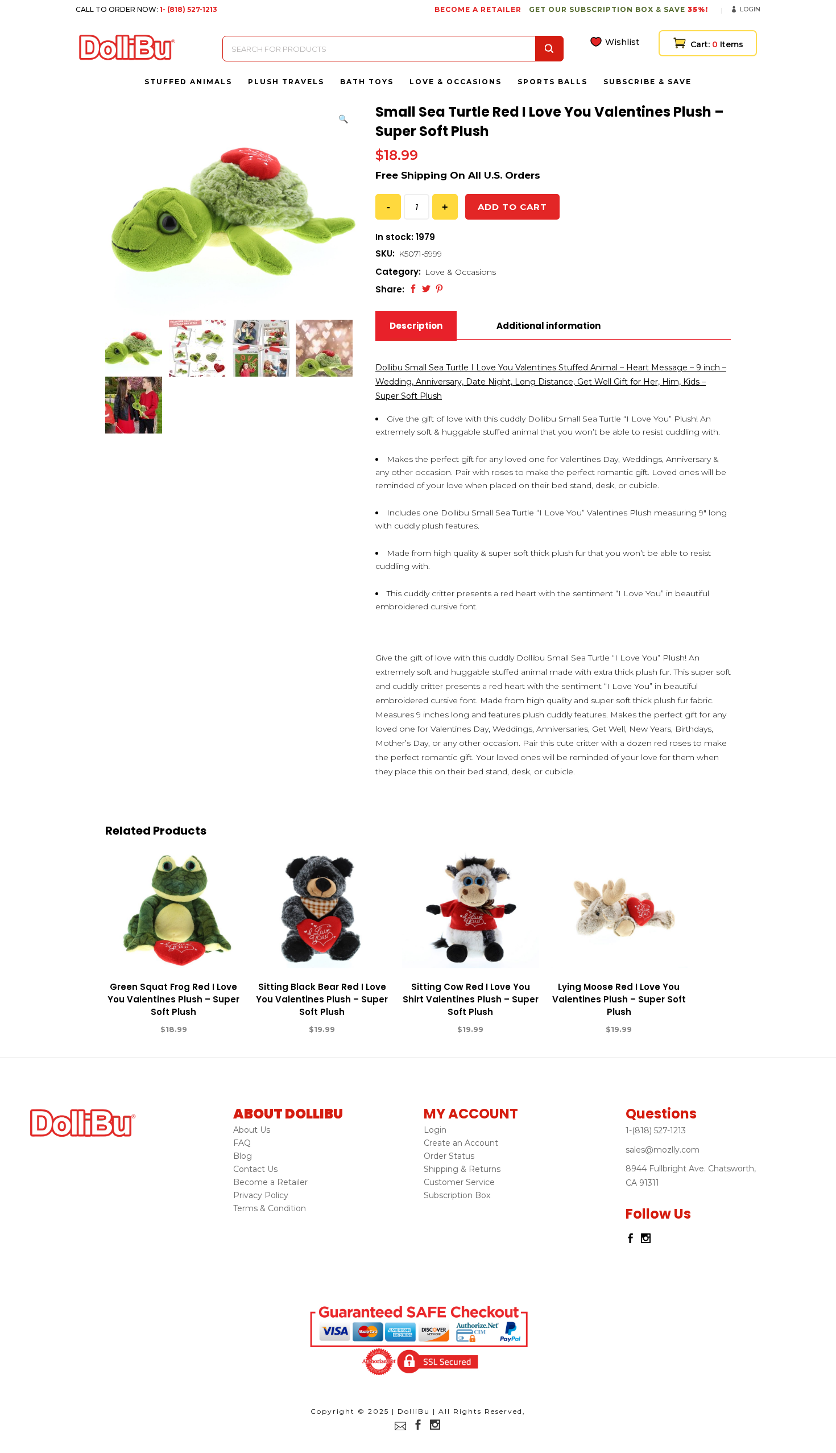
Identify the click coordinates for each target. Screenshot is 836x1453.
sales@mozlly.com (663, 1150)
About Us (251, 1130)
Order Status (449, 1156)
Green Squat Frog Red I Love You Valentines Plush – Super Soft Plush (173, 999)
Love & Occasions (460, 272)
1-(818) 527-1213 (656, 1130)
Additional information (548, 326)
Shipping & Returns (462, 1169)
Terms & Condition (269, 1208)
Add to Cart (132, 1030)
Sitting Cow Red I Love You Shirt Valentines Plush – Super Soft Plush (471, 999)
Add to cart (512, 206)
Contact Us (255, 1169)
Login (750, 9)
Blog (242, 1156)
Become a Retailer (270, 1182)
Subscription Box (457, 1195)
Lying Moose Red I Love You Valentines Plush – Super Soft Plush (619, 999)
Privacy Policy (260, 1195)
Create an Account (461, 1143)
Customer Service (459, 1182)
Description (416, 326)
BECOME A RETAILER (478, 9)
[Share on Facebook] (413, 288)
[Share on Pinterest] (439, 288)
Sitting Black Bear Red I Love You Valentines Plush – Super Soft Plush (322, 999)
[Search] (549, 48)
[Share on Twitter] (426, 288)
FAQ (242, 1143)
